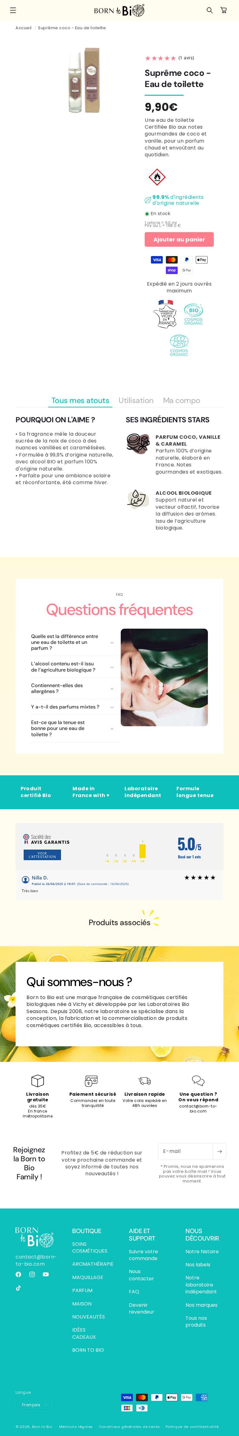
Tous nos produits (196, 1321)
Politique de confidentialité (192, 1426)
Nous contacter (141, 1275)
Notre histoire (202, 1251)
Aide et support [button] (142, 1234)
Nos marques (201, 1305)
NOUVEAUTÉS (88, 1316)
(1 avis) (186, 58)
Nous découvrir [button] (202, 1234)
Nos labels (197, 1264)
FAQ (134, 1291)
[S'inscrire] (219, 1151)
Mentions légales (76, 1426)
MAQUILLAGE (87, 1277)
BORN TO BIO (88, 1350)
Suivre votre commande (143, 1255)
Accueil (24, 27)
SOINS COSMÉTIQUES (89, 1248)
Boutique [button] (86, 1231)
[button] (13, 10)
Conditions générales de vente (129, 1426)
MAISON (81, 1303)
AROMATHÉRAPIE (93, 1264)
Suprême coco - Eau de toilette (72, 27)
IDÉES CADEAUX (84, 1333)
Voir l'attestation (42, 855)
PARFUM (82, 1290)
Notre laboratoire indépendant (201, 1284)
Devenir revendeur (141, 1308)
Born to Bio (42, 1426)
